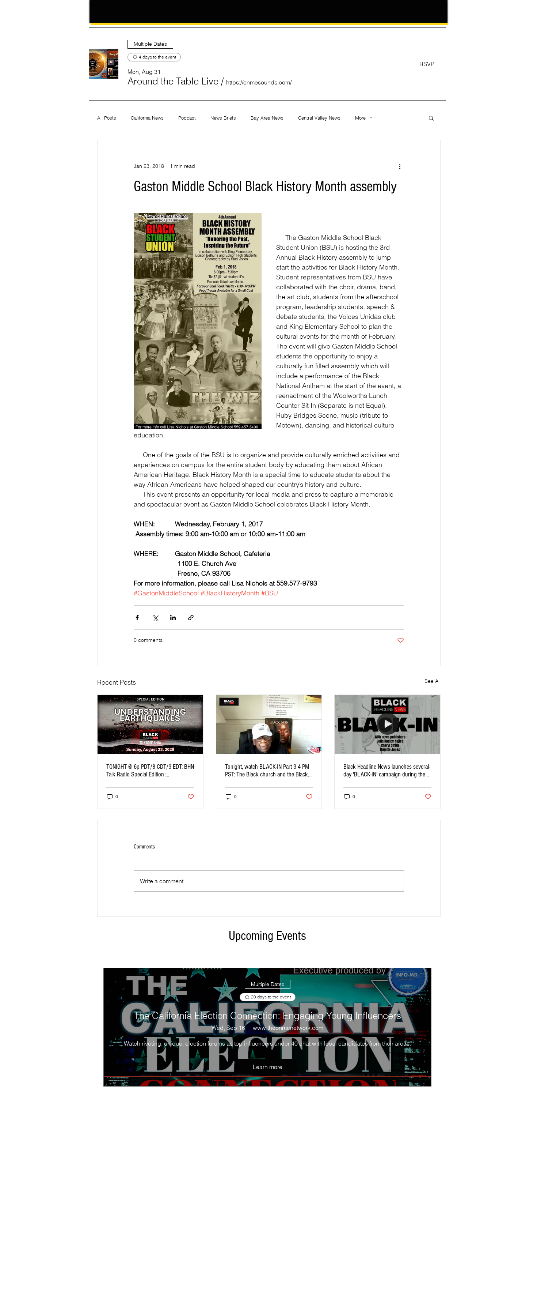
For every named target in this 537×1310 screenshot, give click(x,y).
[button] (172, 81)
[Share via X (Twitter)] (155, 617)
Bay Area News (267, 118)
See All (432, 681)
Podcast (187, 118)
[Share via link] (190, 617)
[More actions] (399, 166)
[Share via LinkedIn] (173, 617)
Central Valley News (319, 118)
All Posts (106, 118)
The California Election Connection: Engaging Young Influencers (267, 1015)
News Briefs (223, 118)
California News (147, 118)
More (360, 118)
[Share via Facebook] (137, 617)
